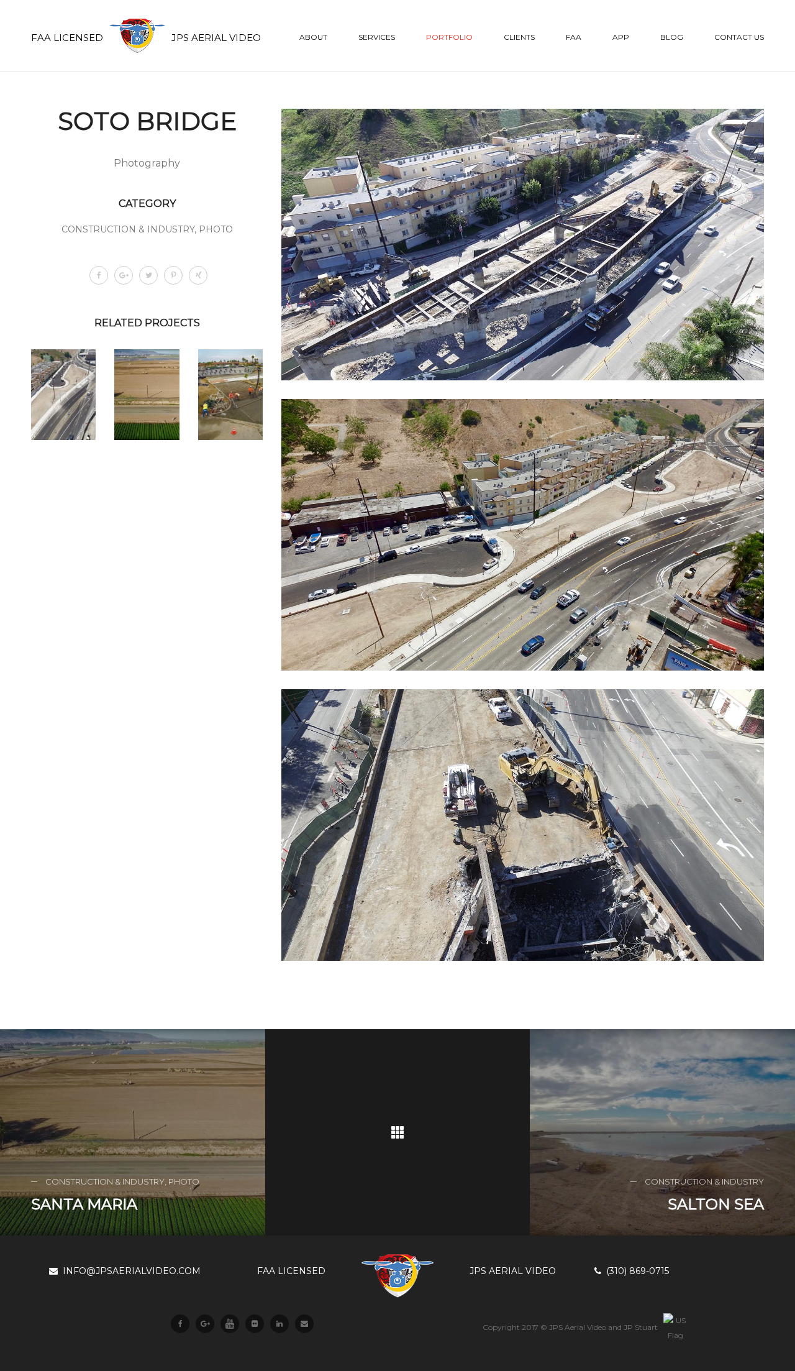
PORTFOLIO (449, 37)
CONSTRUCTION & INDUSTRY (127, 229)
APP (620, 37)
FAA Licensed (291, 1271)
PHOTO (216, 229)
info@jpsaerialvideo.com (129, 1271)
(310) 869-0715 (635, 1271)
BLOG (671, 37)
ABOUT (313, 37)
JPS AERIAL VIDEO (513, 1271)
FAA (573, 37)
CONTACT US (739, 37)
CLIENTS (519, 37)
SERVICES (376, 37)
